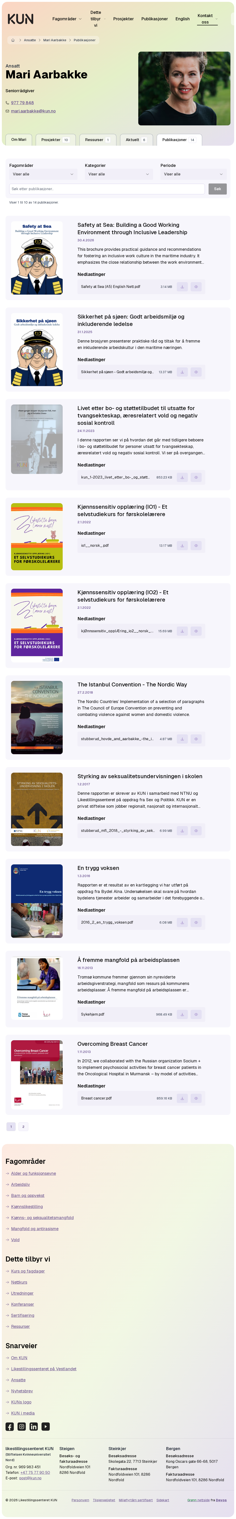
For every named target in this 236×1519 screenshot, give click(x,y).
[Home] (14, 40)
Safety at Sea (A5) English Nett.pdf (110, 286)
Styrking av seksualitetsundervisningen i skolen (139, 776)
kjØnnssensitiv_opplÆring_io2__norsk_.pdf (117, 631)
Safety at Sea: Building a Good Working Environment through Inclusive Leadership (132, 228)
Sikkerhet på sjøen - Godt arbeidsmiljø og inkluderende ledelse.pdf (117, 372)
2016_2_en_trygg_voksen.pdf (107, 922)
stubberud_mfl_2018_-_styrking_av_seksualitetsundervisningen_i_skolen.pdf (118, 830)
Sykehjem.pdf (92, 1014)
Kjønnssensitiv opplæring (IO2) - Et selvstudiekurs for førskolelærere (122, 596)
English (182, 18)
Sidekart (162, 1500)
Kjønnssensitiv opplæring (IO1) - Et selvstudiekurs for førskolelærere (122, 510)
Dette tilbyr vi (95, 19)
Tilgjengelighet (104, 1500)
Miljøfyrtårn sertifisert (136, 1500)
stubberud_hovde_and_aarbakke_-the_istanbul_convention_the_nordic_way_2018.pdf (118, 739)
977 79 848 (22, 102)
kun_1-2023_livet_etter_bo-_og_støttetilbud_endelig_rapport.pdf (116, 477)
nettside (198, 1500)
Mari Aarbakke (54, 40)
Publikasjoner (154, 18)
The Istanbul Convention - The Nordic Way (132, 684)
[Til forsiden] (20, 18)
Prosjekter (123, 18)
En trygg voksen (98, 868)
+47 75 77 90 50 (35, 1472)
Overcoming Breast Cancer (112, 1044)
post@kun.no (30, 1478)
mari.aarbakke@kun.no (33, 111)
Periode (168, 165)
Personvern (80, 1500)
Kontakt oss (205, 18)
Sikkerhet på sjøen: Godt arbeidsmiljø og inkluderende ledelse (130, 320)
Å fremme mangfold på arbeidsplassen (128, 960)
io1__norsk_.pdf (95, 545)
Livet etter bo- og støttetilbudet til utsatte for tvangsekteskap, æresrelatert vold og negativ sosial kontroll (137, 415)
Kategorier (95, 165)
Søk (217, 189)
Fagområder (64, 18)
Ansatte (30, 40)
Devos (221, 1500)
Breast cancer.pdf (96, 1098)
